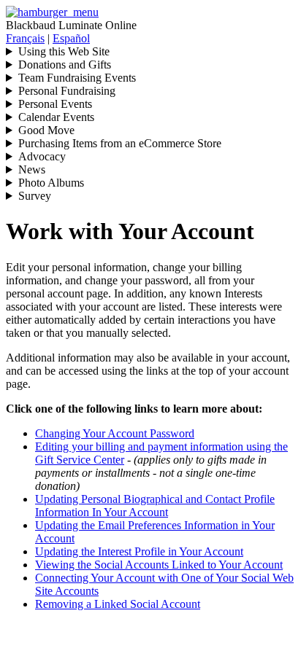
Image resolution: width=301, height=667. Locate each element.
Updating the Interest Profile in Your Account (139, 551)
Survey (34, 196)
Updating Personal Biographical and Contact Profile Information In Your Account (155, 505)
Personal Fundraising (66, 91)
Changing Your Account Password (114, 433)
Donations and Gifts (64, 64)
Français (25, 38)
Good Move (46, 130)
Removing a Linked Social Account (117, 604)
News (31, 169)
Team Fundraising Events (77, 77)
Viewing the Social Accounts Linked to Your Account (159, 564)
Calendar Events (56, 117)
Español (71, 38)
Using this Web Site (64, 51)
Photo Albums (51, 182)
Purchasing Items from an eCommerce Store (119, 143)
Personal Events (55, 104)
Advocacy (42, 156)
